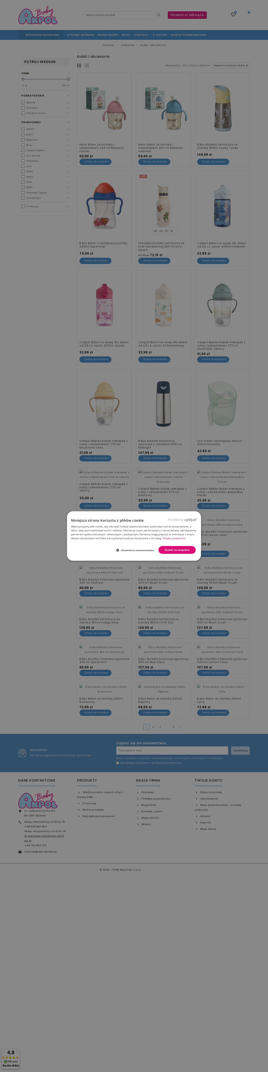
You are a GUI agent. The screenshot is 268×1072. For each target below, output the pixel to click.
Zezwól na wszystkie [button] (177, 549)
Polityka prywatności (174, 538)
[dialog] (134, 536)
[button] (136, 550)
